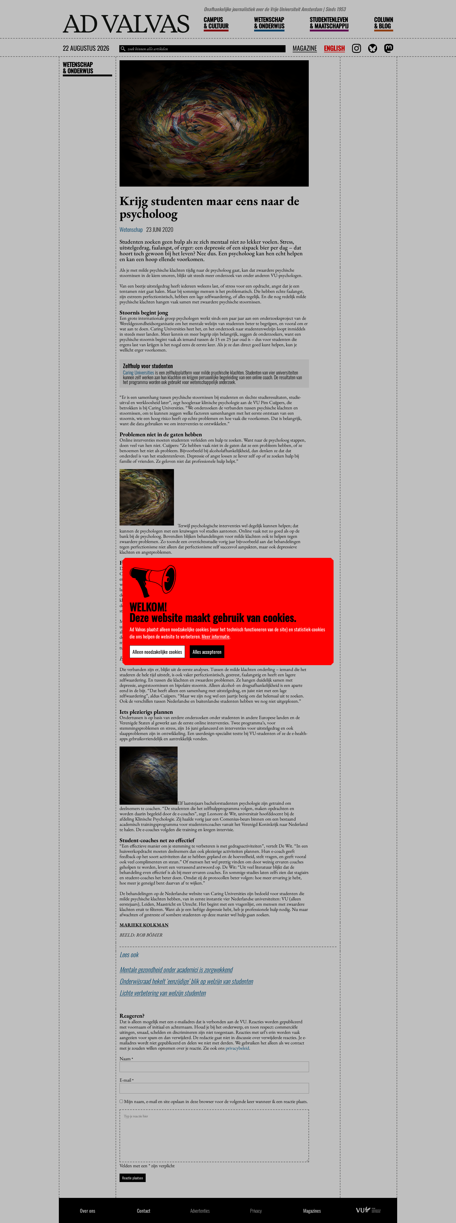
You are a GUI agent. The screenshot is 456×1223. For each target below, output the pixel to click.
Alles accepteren (207, 651)
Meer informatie (216, 636)
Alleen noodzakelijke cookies (157, 651)
